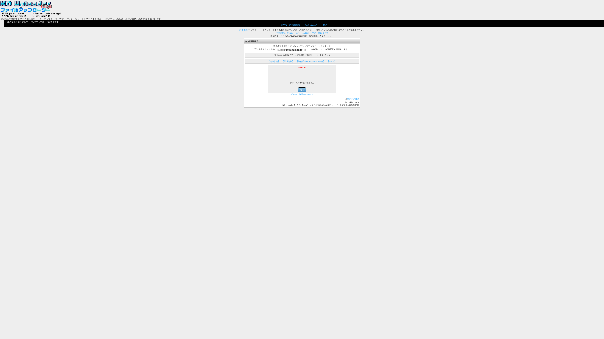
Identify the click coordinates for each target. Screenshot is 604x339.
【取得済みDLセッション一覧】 (310, 61)
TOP (325, 25)
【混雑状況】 (274, 61)
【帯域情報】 (288, 61)
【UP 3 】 (331, 61)
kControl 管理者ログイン (302, 94)
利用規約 (243, 29)
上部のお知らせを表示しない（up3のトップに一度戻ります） (302, 32)
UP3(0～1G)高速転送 (290, 25)
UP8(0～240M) (310, 25)
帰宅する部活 (353, 98)
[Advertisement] (302, 73)
